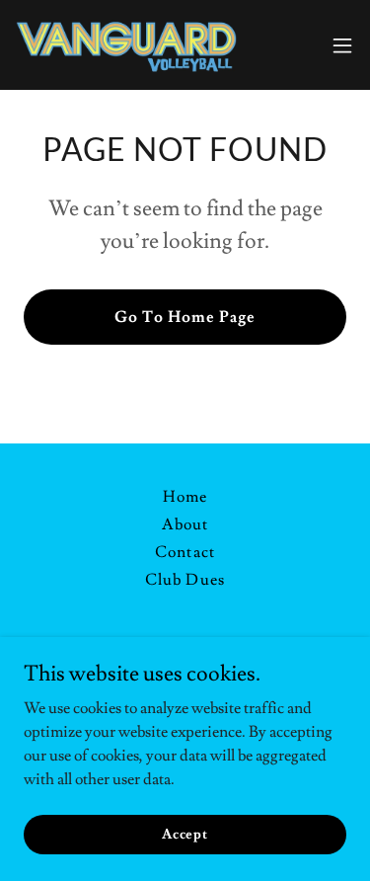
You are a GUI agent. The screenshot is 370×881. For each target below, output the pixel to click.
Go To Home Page (185, 317)
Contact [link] (184, 552)
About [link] (185, 524)
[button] (342, 45)
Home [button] (185, 497)
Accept (185, 833)
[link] (126, 45)
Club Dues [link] (184, 580)
